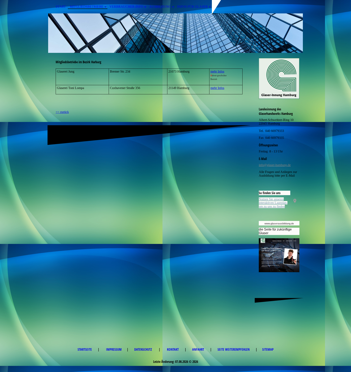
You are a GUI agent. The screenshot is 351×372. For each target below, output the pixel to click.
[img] (175, 33)
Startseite (85, 349)
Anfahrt (198, 349)
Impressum (114, 349)
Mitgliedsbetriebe (86, 6)
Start (61, 6)
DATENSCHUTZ (144, 349)
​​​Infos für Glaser (192, 6)
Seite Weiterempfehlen (234, 349)
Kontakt (173, 349)
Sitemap (268, 349)
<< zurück (62, 112)
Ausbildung (160, 6)
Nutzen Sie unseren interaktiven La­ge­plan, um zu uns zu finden (273, 202)
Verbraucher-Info (126, 6)
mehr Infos (217, 71)
